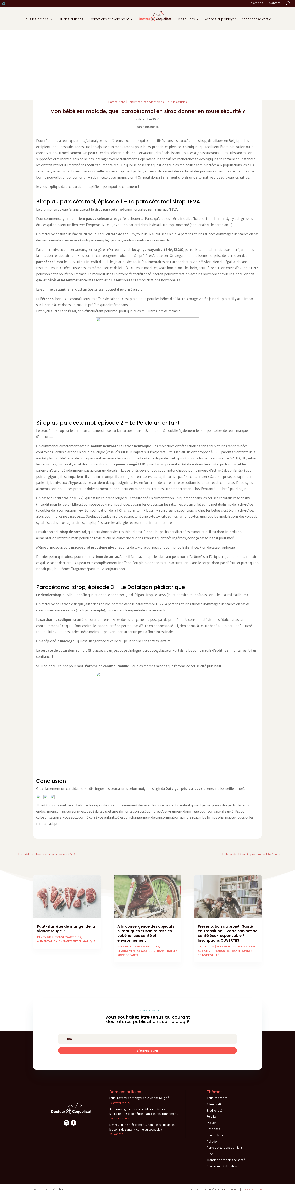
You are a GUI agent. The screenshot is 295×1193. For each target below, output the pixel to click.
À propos (256, 3)
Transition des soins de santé (226, 1160)
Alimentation (47, 941)
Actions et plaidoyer (220, 19)
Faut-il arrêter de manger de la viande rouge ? (66, 928)
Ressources (186, 19)
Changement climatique (77, 941)
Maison (212, 1123)
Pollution (213, 1141)
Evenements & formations (235, 946)
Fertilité (212, 1116)
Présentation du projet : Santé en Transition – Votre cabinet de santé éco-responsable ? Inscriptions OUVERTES (227, 933)
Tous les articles (36, 19)
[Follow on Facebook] (11, 3)
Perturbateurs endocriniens (146, 102)
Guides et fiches (71, 19)
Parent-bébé (116, 102)
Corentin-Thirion (252, 1189)
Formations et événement (109, 19)
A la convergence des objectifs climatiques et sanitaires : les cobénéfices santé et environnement (145, 933)
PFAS (210, 1154)
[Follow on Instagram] (3, 3)
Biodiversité (214, 1110)
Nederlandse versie (256, 19)
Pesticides (213, 1129)
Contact (274, 3)
